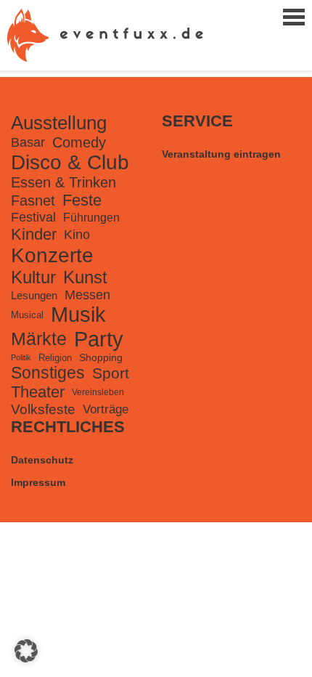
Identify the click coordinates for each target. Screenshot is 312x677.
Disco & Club (70, 162)
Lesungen (34, 295)
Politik (21, 357)
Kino (77, 234)
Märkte (39, 339)
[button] (26, 651)
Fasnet (33, 200)
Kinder (34, 234)
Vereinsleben (98, 392)
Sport (110, 373)
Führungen (91, 217)
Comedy (79, 142)
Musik (78, 314)
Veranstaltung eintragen (221, 154)
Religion (55, 357)
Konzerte (52, 255)
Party (98, 339)
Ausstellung (59, 123)
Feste (82, 200)
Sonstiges (48, 372)
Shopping (101, 357)
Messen (87, 295)
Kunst (85, 277)
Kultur (33, 277)
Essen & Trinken (63, 182)
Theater (38, 392)
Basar (28, 142)
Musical (27, 314)
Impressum (38, 482)
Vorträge (105, 409)
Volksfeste (43, 409)
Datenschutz (42, 460)
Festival (33, 217)
